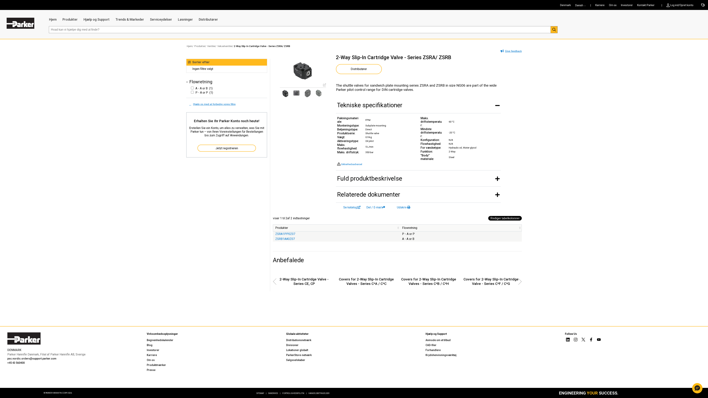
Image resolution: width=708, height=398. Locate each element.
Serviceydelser (161, 19)
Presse (151, 370)
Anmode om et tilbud (438, 340)
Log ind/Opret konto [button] (681, 5)
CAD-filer (431, 345)
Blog (149, 345)
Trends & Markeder (129, 19)
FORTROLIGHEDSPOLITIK (294, 393)
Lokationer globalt (297, 350)
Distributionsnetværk (298, 340)
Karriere (600, 5)
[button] (581, 5)
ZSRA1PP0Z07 (285, 234)
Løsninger (185, 19)
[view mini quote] (703, 5)
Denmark (565, 5)
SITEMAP (261, 393)
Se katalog (350, 207)
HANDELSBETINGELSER (318, 393)
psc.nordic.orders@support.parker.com (31, 358)
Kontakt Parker (646, 5)
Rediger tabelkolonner (505, 218)
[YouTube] (599, 340)
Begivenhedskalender (160, 340)
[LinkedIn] (568, 340)
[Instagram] (576, 340)
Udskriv (402, 207)
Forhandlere (433, 350)
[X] (583, 340)
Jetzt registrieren (227, 148)
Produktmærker (156, 365)
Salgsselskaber (295, 360)
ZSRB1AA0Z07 (285, 239)
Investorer (627, 5)
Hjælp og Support (97, 19)
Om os (613, 5)
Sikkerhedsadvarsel (351, 164)
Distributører (208, 19)
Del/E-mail (374, 207)
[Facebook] (591, 340)
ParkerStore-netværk (299, 355)
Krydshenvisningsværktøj (441, 355)
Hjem (53, 19)
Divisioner (292, 345)
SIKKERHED (274, 393)
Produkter (70, 19)
